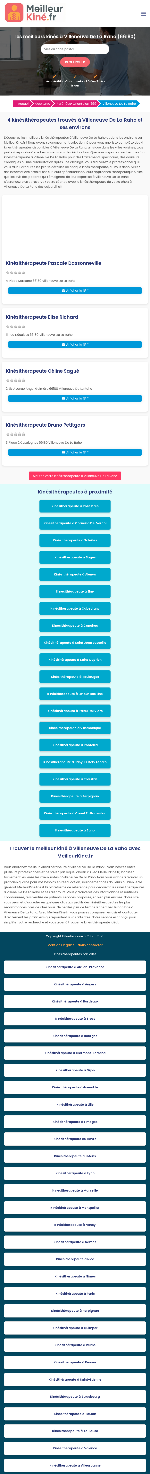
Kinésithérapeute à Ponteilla (75, 745)
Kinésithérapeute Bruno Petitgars (45, 425)
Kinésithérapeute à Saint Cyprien (75, 659)
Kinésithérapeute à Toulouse (75, 1431)
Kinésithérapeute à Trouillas (75, 779)
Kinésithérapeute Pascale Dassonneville (53, 263)
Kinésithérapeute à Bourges (75, 1036)
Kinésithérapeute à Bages (75, 557)
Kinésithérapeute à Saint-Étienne (75, 1379)
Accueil (23, 103)
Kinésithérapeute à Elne (75, 591)
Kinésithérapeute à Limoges (75, 1122)
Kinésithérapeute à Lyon (75, 1173)
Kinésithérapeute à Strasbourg (75, 1396)
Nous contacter (90, 945)
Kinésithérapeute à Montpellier (75, 1207)
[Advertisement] (75, 230)
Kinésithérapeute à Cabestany (75, 608)
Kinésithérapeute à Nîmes (75, 1276)
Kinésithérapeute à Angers (75, 984)
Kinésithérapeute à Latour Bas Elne (75, 694)
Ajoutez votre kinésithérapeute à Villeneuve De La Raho (75, 476)
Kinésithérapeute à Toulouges (75, 677)
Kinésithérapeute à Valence (75, 1448)
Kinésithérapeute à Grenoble (75, 1087)
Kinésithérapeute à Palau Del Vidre (75, 711)
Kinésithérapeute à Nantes (75, 1242)
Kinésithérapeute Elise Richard (42, 317)
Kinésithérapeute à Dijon (75, 1070)
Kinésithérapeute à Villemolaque (75, 728)
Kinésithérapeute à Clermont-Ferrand (75, 1053)
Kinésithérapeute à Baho (75, 830)
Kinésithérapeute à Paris (75, 1293)
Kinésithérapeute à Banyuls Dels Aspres (75, 762)
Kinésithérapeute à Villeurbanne (75, 1465)
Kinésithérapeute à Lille (75, 1104)
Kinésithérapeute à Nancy (75, 1225)
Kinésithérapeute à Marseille (75, 1190)
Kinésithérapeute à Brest (75, 1018)
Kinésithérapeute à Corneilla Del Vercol (75, 523)
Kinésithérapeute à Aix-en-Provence (75, 967)
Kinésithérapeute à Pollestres (75, 506)
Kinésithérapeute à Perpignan (75, 796)
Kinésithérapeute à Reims (75, 1345)
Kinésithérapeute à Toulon (75, 1414)
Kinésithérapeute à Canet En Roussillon (75, 813)
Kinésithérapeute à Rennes (75, 1362)
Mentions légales (60, 945)
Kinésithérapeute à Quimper (75, 1328)
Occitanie (42, 103)
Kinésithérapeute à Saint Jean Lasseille (75, 642)
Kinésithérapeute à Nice (75, 1259)
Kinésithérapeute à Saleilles (75, 540)
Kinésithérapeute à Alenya (75, 574)
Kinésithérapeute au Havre (75, 1139)
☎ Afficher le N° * (75, 290)
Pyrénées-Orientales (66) (76, 103)
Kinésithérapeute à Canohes (75, 625)
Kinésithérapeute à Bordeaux (75, 1001)
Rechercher (75, 62)
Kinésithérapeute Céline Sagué (42, 371)
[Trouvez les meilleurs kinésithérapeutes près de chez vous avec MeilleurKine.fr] (36, 21)
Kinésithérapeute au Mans (75, 1156)
